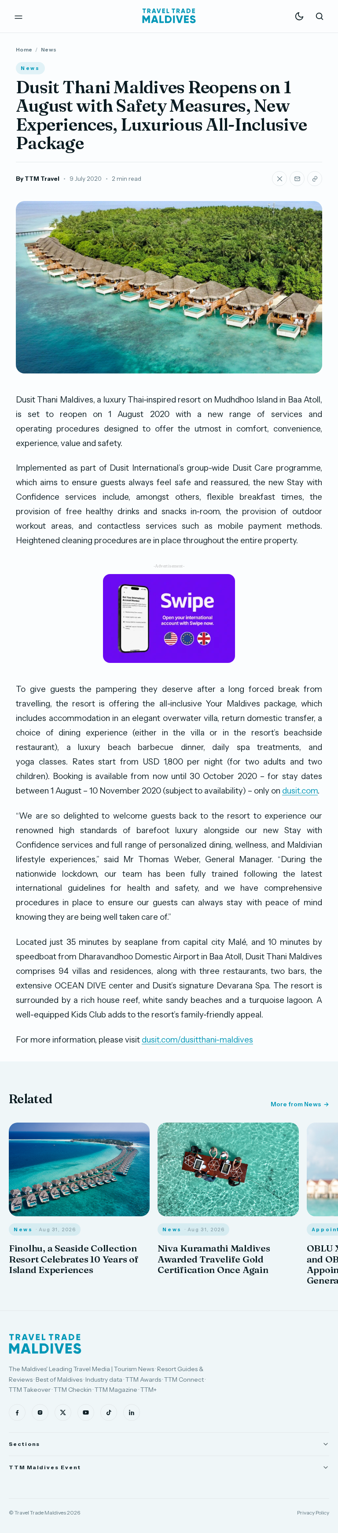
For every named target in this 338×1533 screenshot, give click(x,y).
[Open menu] (18, 16)
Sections (24, 1444)
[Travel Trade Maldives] (45, 1344)
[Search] (319, 16)
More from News (296, 1104)
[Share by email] (297, 178)
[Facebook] (17, 1412)
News (48, 49)
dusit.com (300, 791)
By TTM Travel (37, 178)
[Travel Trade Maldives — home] (169, 16)
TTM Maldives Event (45, 1467)
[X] (63, 1412)
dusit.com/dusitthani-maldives (197, 1040)
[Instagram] (40, 1412)
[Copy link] (314, 178)
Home (24, 49)
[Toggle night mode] (299, 16)
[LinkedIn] (131, 1412)
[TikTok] (108, 1412)
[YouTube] (85, 1412)
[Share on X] (279, 178)
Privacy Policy (313, 1512)
